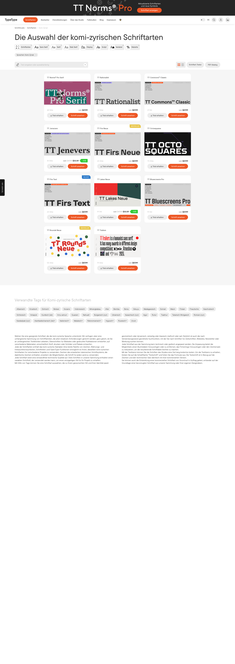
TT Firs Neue (102, 128)
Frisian (182, 309)
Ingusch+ (110, 321)
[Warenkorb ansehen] (227, 19)
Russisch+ (122, 321)
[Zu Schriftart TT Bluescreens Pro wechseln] (167, 194)
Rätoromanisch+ (94, 321)
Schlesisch (21, 315)
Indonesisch (80, 309)
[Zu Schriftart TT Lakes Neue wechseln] (117, 194)
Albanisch (21, 309)
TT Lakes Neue (103, 179)
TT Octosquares (154, 128)
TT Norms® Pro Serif (55, 77)
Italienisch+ (64, 321)
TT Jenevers (52, 128)
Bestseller (45, 20)
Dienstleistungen (60, 20)
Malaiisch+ (78, 321)
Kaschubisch (208, 309)
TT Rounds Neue (54, 230)
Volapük (33, 315)
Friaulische (194, 309)
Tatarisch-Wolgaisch (180, 315)
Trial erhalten (57, 115)
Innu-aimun (62, 315)
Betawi (56, 309)
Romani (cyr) (199, 315)
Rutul (154, 315)
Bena (126, 309)
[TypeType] (11, 20)
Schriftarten (30, 20)
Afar (107, 309)
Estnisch (45, 309)
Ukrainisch (116, 315)
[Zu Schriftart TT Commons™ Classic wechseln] (167, 93)
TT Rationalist (103, 77)
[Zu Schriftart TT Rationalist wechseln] (117, 93)
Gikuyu (136, 309)
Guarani (75, 315)
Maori (172, 309)
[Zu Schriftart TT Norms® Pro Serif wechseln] (67, 93)
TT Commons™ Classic (157, 77)
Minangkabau (95, 309)
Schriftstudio (20, 28)
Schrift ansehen (77, 115)
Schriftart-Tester (195, 65)
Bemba (116, 309)
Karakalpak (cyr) (23, 321)
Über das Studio (77, 20)
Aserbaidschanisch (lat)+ (45, 321)
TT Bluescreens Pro (155, 179)
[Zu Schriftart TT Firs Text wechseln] (67, 194)
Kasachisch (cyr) (132, 315)
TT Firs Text (52, 179)
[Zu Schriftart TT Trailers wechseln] (117, 245)
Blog (102, 20)
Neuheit (86, 177)
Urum (133, 321)
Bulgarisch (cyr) (100, 315)
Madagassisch (149, 309)
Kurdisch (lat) (47, 315)
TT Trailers (101, 230)
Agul (145, 315)
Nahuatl (86, 315)
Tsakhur (164, 315)
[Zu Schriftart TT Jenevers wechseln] (67, 144)
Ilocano (67, 309)
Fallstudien (91, 20)
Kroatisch (33, 309)
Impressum (111, 20)
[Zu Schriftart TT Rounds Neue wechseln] (67, 245)
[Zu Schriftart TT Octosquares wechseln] (167, 144)
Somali (163, 309)
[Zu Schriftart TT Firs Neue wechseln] (117, 144)
